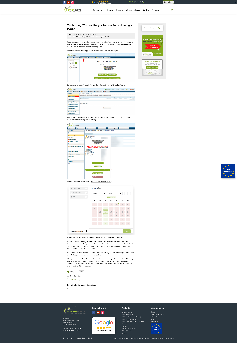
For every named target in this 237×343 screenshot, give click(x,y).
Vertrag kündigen (153, 338)
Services (146, 10)
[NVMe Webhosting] (152, 56)
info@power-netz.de (73, 330)
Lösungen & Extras (133, 10)
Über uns (155, 10)
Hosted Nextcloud (127, 324)
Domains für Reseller (128, 328)
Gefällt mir (74, 279)
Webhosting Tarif (92, 44)
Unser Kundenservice (157, 314)
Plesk (81, 272)
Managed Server (98, 10)
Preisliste (124, 333)
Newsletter (154, 321)
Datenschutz (126, 338)
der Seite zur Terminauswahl (101, 182)
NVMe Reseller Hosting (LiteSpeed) (133, 321)
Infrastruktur (155, 317)
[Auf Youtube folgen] (68, 2)
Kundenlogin (168, 2)
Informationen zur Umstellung (78, 248)
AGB (132, 338)
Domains (119, 10)
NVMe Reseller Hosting (129, 319)
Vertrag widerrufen (141, 338)
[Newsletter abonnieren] (152, 75)
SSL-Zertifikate (126, 331)
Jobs (152, 319)
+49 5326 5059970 (74, 328)
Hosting (110, 10)
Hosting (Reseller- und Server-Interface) (85, 34)
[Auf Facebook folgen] (64, 2)
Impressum (117, 338)
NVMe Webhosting (127, 314)
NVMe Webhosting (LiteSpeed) (131, 317)
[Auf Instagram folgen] (72, 2)
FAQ (69, 34)
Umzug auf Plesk (73, 289)
